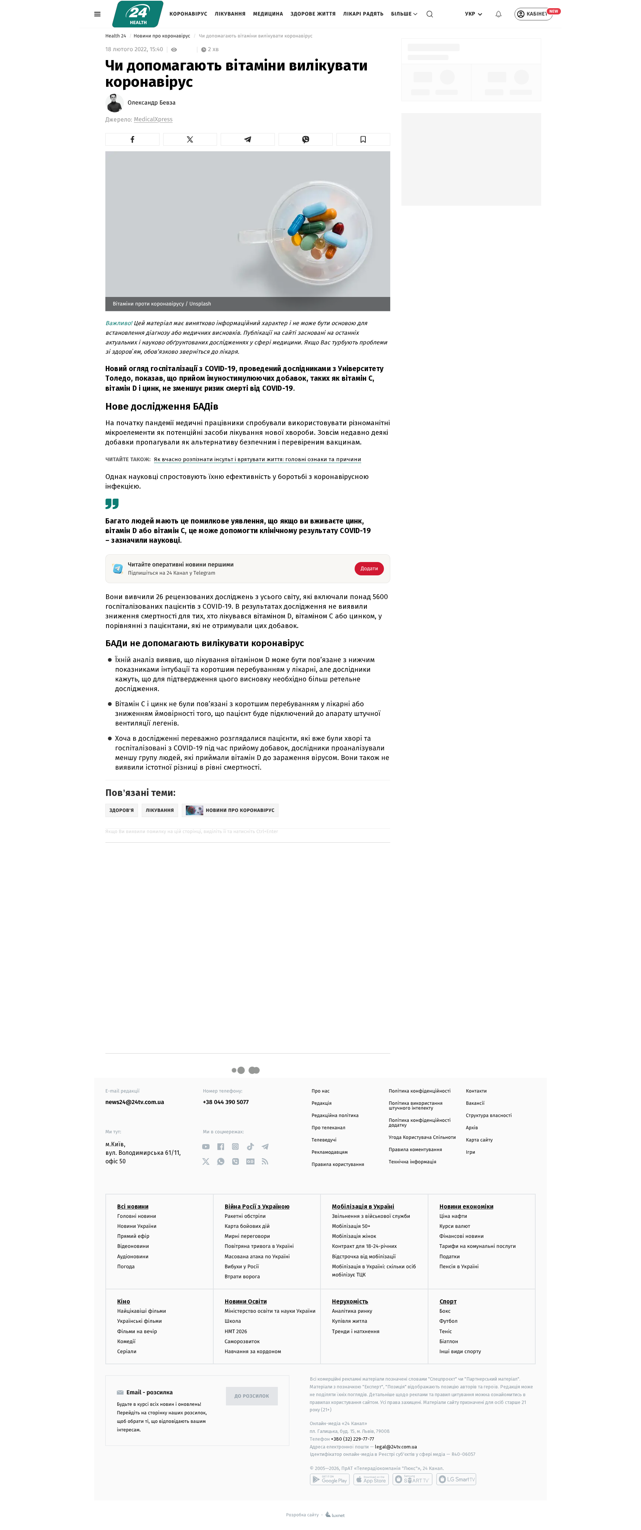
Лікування (230, 14)
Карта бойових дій (247, 1226)
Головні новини (136, 1216)
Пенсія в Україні (459, 1266)
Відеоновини (133, 1246)
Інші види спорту (460, 1351)
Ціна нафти (453, 1216)
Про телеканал (328, 1128)
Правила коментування (415, 1149)
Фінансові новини (462, 1236)
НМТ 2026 (236, 1331)
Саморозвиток (242, 1341)
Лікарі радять (363, 14)
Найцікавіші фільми (141, 1311)
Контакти (476, 1091)
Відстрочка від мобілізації (364, 1256)
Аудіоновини (132, 1256)
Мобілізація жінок (354, 1236)
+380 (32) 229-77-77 (352, 1439)
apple (371, 1479)
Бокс (445, 1311)
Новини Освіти (246, 1301)
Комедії (126, 1341)
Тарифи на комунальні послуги (478, 1246)
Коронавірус (188, 14)
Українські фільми (139, 1321)
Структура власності (489, 1115)
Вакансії (475, 1103)
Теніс (446, 1331)
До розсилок (252, 1396)
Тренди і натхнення (355, 1331)
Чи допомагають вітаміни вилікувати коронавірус (256, 36)
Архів (472, 1128)
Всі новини (132, 1206)
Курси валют (455, 1226)
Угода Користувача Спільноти (422, 1137)
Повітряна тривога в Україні (259, 1246)
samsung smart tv (456, 1479)
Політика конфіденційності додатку (420, 1123)
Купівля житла (349, 1321)
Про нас (321, 1091)
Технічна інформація (412, 1162)
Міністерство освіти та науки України (270, 1311)
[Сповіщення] (498, 14)
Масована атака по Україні (257, 1256)
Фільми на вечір (137, 1331)
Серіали (127, 1351)
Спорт (448, 1301)
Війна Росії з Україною (257, 1206)
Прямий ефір (133, 1236)
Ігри (470, 1152)
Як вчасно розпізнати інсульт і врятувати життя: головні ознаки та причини (257, 459)
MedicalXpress (153, 119)
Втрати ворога (242, 1276)
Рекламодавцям (330, 1152)
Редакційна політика (335, 1115)
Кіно (123, 1301)
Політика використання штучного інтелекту (416, 1106)
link (205, 1146)
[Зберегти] (363, 139)
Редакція (322, 1103)
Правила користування (338, 1164)
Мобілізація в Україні (363, 1206)
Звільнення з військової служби (371, 1216)
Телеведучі (324, 1140)
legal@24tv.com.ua (396, 1447)
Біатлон (449, 1341)
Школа (233, 1321)
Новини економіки (466, 1206)
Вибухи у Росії (242, 1266)
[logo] (138, 14)
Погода (126, 1266)
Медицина (268, 14)
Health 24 (116, 36)
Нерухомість (350, 1301)
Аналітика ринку (352, 1311)
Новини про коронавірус (162, 36)
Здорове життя (313, 14)
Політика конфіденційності (420, 1091)
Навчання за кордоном (253, 1351)
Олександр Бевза (152, 103)
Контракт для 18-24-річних (364, 1246)
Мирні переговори (247, 1236)
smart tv (412, 1479)
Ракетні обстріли (245, 1216)
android (330, 1479)
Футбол (449, 1321)
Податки (450, 1256)
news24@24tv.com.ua (134, 1102)
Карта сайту (479, 1140)
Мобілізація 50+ (351, 1226)
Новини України (137, 1226)
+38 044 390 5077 (226, 1102)
